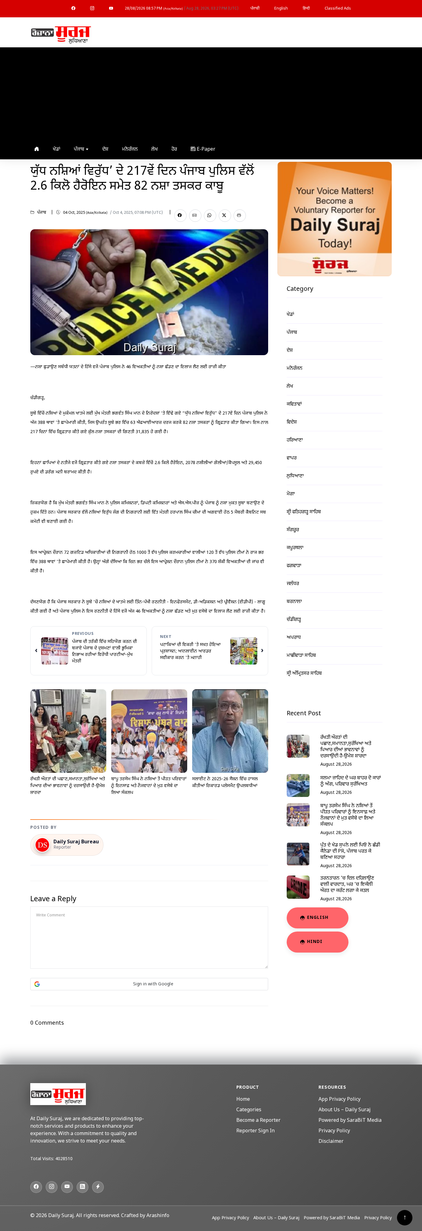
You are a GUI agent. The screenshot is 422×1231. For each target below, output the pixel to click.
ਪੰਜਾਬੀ (255, 8)
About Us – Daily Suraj (345, 1110)
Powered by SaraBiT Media (350, 1120)
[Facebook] (73, 8)
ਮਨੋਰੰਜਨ (130, 149)
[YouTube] (111, 8)
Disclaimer (331, 1141)
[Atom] (98, 1187)
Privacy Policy (334, 1131)
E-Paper (205, 149)
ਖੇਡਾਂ (56, 149)
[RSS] (82, 1187)
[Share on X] (225, 215)
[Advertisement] (209, 93)
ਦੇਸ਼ (105, 149)
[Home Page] (61, 32)
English (281, 8)
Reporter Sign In (255, 1131)
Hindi (315, 942)
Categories (248, 1110)
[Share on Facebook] (180, 215)
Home (243, 1099)
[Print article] (240, 215)
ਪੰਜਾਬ (80, 149)
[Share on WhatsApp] (210, 215)
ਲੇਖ (154, 149)
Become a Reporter (258, 1120)
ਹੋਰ (174, 149)
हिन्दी (306, 8)
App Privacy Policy (340, 1099)
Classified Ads (338, 8)
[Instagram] (92, 8)
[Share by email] (195, 215)
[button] (149, 984)
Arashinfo (157, 1216)
